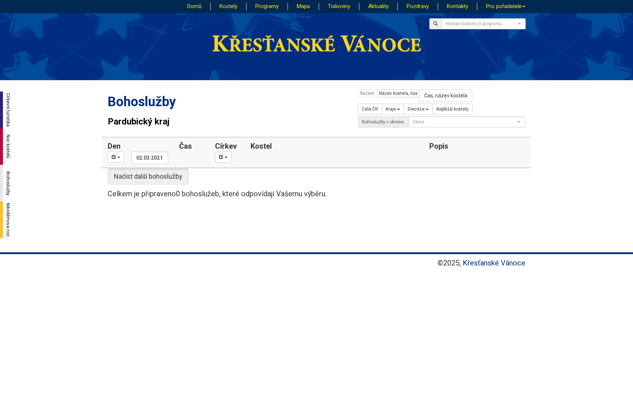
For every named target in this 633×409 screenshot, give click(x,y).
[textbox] (481, 24)
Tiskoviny (339, 6)
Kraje (391, 109)
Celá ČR (370, 109)
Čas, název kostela (445, 95)
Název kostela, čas (398, 93)
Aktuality (378, 6)
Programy (267, 6)
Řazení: (367, 93)
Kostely (228, 6)
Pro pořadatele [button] (504, 6)
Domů (194, 6)
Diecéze (417, 109)
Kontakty (457, 6)
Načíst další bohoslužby (148, 176)
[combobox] (483, 23)
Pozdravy (418, 6)
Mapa (303, 6)
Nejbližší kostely (452, 109)
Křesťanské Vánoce (494, 263)
